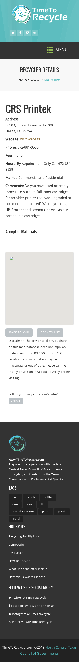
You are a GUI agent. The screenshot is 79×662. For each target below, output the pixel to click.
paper (46, 511)
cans (15, 504)
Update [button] (15, 400)
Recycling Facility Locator (26, 536)
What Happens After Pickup (28, 569)
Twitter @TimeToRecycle (29, 598)
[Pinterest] (34, 32)
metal (16, 518)
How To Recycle (19, 561)
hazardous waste (23, 511)
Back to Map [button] (19, 332)
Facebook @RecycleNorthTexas (32, 606)
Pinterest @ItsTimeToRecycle (31, 622)
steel (29, 504)
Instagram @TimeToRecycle (31, 614)
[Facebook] (20, 32)
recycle (31, 497)
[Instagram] (27, 32)
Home (23, 79)
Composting (17, 544)
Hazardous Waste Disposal (27, 577)
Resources (16, 553)
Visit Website (30, 139)
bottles (48, 497)
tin (42, 504)
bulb (15, 497)
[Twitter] (13, 32)
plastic (62, 511)
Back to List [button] (50, 332)
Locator (36, 79)
